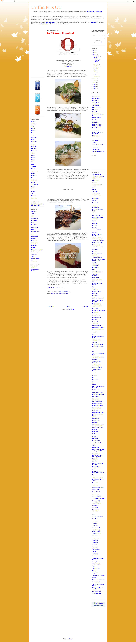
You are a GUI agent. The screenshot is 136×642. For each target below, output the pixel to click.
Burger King (95, 223)
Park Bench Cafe (96, 453)
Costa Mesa (34, 220)
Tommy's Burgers (96, 564)
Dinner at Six (95, 109)
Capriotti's (94, 232)
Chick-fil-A (94, 263)
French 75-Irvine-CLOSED (98, 327)
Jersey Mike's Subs (96, 365)
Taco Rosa (94, 523)
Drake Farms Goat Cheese (98, 310)
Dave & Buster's (96, 295)
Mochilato (94, 434)
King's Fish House (96, 390)
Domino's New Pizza (97, 306)
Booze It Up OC (94, 22)
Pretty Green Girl (96, 135)
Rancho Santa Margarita (36, 249)
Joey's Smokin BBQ (97, 367)
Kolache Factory (96, 396)
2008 (94, 86)
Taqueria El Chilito (96, 533)
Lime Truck (95, 410)
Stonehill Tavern (96, 512)
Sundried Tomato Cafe (97, 516)
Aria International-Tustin (97, 196)
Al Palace (94, 182)
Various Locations (35, 258)
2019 (94, 50)
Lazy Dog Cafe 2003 (97, 401)
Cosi (93, 286)
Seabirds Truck (95, 494)
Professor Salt (95, 138)
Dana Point (33, 225)
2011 (94, 80)
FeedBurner (101, 43)
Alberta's (94, 189)
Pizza (32, 177)
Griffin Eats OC (46, 7)
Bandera (94, 205)
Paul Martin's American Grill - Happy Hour (97, 456)
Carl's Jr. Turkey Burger (97, 242)
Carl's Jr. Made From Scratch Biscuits (97, 235)
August (96, 68)
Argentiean (33, 123)
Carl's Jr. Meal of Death (97, 238)
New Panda (95, 438)
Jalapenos (94, 359)
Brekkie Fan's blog (96, 98)
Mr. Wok (94, 436)
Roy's (93, 474)
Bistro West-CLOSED (97, 215)
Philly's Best (95, 458)
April (96, 74)
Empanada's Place (96, 317)
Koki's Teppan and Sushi (98, 394)
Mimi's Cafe (95, 431)
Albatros (94, 187)
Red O (93, 469)
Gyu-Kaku (94, 342)
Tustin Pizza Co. (96, 568)
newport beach (58, 293)
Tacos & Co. (95, 525)
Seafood (33, 182)
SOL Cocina (95, 507)
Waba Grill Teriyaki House (98, 575)
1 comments (65, 291)
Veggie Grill (95, 573)
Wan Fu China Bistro (97, 582)
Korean (33, 168)
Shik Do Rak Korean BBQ (98, 498)
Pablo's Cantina (95, 447)
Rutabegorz (95, 485)
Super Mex (94, 518)
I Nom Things (95, 119)
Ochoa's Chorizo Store (97, 442)
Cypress (33, 222)
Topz (93, 566)
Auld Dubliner (95, 198)
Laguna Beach (34, 236)
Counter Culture (95, 105)
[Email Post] (70, 291)
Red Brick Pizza (96, 466)
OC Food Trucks (96, 440)
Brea (32, 216)
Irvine (32, 234)
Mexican (33, 173)
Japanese (33, 166)
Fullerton (33, 229)
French (33, 153)
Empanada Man (96, 315)
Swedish (33, 191)
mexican (53, 293)
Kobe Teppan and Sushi (97, 392)
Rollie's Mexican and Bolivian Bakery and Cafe (98, 472)
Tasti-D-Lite (95, 542)
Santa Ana (33, 254)
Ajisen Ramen (95, 180)
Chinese (33, 139)
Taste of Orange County (97, 144)
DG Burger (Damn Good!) (98, 298)
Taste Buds (95, 540)
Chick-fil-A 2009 (96, 265)
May (96, 72)
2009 (94, 84)
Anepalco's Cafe (96, 193)
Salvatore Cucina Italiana (98, 487)
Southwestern (34, 184)
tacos (67, 293)
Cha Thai (94, 251)
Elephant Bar (95, 312)
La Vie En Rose (96, 399)
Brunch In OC (44, 23)
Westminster (34, 261)
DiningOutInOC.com (50, 22)
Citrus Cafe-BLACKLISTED (95, 275)
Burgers (33, 135)
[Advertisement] (68, 300)
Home (68, 306)
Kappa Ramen (95, 379)
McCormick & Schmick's (98, 425)
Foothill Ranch (34, 227)
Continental (34, 141)
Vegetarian (33, 195)
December (97, 56)
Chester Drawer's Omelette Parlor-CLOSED (98, 260)
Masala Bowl (95, 422)
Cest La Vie (95, 249)
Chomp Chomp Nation (97, 271)
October (96, 64)
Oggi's (93, 445)
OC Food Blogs (95, 130)
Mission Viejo (34, 243)
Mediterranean (34, 171)
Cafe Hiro (94, 227)
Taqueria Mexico (96, 535)
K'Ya (93, 377)
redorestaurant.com (68, 66)
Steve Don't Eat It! (96, 140)
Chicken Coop (95, 267)
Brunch (33, 132)
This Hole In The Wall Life (98, 151)
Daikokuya (94, 293)
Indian (32, 159)
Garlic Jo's (94, 332)
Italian (32, 164)
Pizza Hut (94, 461)
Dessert (33, 144)
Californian (33, 137)
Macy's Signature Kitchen (98, 412)
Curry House (95, 289)
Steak (32, 189)
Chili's (93, 269)
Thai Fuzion (95, 544)
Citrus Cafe (34, 267)
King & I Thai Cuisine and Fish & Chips (98, 387)
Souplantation (95, 509)
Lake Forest (34, 240)
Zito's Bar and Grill (96, 593)
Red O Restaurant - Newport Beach (60, 33)
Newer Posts (50, 306)
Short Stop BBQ (96, 500)
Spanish (33, 186)
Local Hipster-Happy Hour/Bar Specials (97, 125)
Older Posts (85, 306)
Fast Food (33, 148)
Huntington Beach (35, 231)
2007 (94, 88)
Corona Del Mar (34, 218)
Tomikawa (94, 556)
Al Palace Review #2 (97, 184)
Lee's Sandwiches (96, 408)
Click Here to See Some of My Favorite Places (37, 204)
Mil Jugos (94, 429)
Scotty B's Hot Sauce (97, 491)
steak (63, 293)
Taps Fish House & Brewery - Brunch (96, 530)
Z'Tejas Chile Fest (96, 591)
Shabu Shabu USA (96, 496)
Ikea (93, 351)
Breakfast (33, 130)
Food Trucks (34, 150)
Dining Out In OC (96, 107)
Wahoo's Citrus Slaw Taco (98, 579)
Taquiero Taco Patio (96, 538)
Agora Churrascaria (96, 174)
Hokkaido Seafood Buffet (98, 346)
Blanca (94, 221)
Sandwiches (34, 180)
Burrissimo (94, 225)
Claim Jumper (95, 277)
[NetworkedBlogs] (98, 603)
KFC (93, 382)
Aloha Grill (94, 191)
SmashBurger (95, 505)
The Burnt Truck (96, 549)
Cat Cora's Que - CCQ (97, 247)
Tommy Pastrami (96, 561)
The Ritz (94, 551)
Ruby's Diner (95, 482)
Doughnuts (33, 146)
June (96, 70)
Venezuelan (34, 198)
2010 (94, 82)
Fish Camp (94, 319)
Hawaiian (33, 157)
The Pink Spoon (96, 149)
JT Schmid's (95, 375)
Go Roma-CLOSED (96, 340)
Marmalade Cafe (96, 420)
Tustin (32, 256)
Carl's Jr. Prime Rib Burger (98, 240)
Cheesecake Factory (97, 257)
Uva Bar (94, 570)
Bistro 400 (94, 213)
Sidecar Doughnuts (96, 503)
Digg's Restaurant (96, 303)
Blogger (70, 638)
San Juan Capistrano (36, 252)
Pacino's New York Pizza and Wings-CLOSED (98, 450)
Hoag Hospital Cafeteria (97, 344)
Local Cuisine (95, 122)
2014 (94, 52)
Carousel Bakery (96, 244)
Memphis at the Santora (97, 427)
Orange (33, 247)
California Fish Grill (96, 230)
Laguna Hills (34, 238)
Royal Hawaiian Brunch (97, 477)
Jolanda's (94, 373)
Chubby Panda (95, 102)
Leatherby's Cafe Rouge (97, 405)
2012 (94, 78)
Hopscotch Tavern (96, 349)
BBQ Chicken (95, 207)
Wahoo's (94, 577)
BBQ (32, 126)
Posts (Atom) (71, 309)
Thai (32, 193)
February (97, 76)
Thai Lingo (94, 547)
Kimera (94, 384)
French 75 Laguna (96, 325)
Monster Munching (96, 127)
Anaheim (33, 213)
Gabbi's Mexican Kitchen (98, 329)
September (97, 66)
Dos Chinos (95, 308)
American (33, 121)
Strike (93, 514)
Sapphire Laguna (96, 489)
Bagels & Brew (95, 202)
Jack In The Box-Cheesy (98, 357)
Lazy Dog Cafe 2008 (97, 403)
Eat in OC (94, 112)
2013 (94, 54)
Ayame (94, 200)
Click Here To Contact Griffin (94, 11)
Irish (32, 162)
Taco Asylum (95, 521)
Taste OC (94, 142)
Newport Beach (34, 245)
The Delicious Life (96, 147)
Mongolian (33, 175)
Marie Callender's (96, 418)
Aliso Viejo (33, 211)
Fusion (32, 155)
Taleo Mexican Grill (96, 527)
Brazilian (33, 128)
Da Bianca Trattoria (96, 291)
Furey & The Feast (96, 117)
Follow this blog (98, 605)
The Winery (95, 553)
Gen (93, 334)
